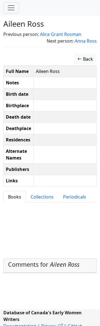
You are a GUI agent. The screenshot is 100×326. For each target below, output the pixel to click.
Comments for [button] (43, 264)
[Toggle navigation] (11, 7)
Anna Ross (86, 41)
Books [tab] (14, 197)
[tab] (50, 266)
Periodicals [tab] (74, 197)
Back (87, 59)
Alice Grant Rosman (60, 34)
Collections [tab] (42, 197)
